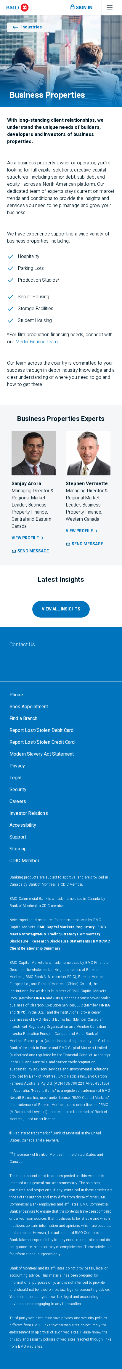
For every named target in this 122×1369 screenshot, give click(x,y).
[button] (30, 551)
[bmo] (17, 8)
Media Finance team (36, 341)
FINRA (39, 998)
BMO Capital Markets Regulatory (66, 927)
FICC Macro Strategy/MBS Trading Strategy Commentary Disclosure (57, 934)
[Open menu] (110, 8)
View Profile (25, 538)
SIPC (57, 998)
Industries (31, 27)
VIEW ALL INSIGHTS (61, 609)
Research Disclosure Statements (60, 941)
